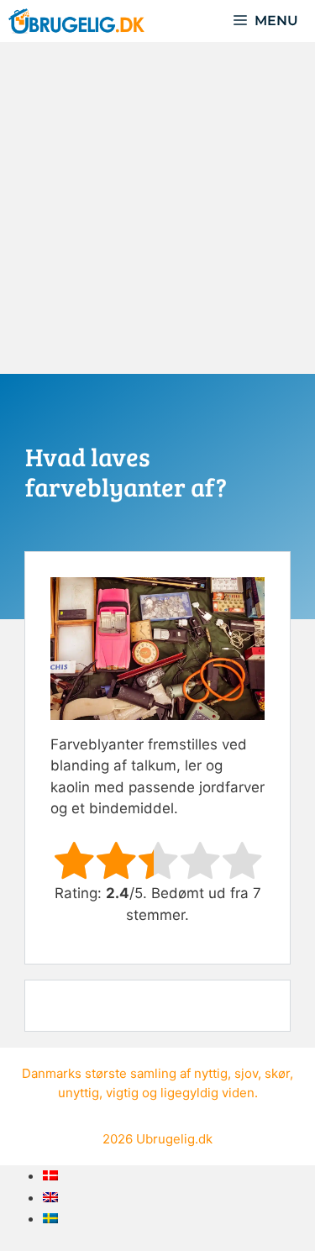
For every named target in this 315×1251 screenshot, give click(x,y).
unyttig (78, 1093)
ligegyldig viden (207, 1093)
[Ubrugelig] (76, 21)
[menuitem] (50, 1175)
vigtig (122, 1093)
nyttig (211, 1073)
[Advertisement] (157, 207)
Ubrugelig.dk (174, 1139)
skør (277, 1073)
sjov (246, 1073)
